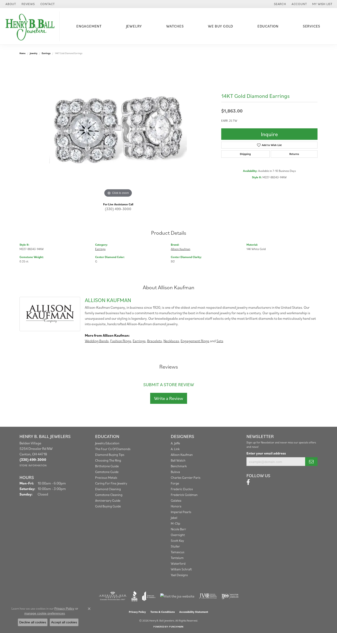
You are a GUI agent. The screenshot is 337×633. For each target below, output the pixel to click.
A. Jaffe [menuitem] (175, 443)
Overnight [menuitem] (178, 535)
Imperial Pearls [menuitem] (181, 512)
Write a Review (168, 398)
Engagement (89, 26)
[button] (279, 4)
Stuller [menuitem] (175, 546)
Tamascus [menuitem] (177, 552)
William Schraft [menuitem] (181, 569)
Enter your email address (266, 453)
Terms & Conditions (162, 612)
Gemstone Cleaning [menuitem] (108, 495)
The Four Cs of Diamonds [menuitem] (112, 449)
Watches (175, 26)
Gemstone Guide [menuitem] (107, 472)
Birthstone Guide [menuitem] (107, 466)
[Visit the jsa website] (177, 596)
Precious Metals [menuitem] (106, 477)
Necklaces (171, 341)
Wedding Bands (97, 341)
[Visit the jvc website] (208, 596)
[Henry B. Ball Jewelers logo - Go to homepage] (31, 26)
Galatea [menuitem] (176, 500)
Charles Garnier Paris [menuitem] (185, 477)
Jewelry (134, 26)
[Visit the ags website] (113, 596)
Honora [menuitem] (176, 506)
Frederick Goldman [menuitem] (184, 495)
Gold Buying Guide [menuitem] (108, 506)
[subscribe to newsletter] (311, 461)
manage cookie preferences (44, 613)
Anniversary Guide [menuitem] (107, 500)
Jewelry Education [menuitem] (107, 443)
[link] (10, 4)
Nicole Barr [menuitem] (178, 529)
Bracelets (154, 341)
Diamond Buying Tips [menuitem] (109, 454)
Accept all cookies (64, 622)
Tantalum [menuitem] (177, 558)
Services (311, 26)
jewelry (33, 53)
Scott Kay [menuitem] (177, 540)
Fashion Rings (120, 341)
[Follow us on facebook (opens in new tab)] (248, 482)
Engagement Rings (195, 341)
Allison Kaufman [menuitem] (182, 454)
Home (22, 53)
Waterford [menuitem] (178, 563)
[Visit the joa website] (148, 596)
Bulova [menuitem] (175, 472)
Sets (219, 341)
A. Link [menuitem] (175, 449)
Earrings (46, 53)
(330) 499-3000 (118, 208)
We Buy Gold (220, 26)
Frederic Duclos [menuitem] (182, 489)
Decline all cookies (32, 622)
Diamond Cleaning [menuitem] (108, 489)
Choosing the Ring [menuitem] (108, 460)
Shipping (245, 154)
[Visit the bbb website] (134, 596)
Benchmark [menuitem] (179, 466)
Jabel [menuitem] (174, 517)
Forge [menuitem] (175, 483)
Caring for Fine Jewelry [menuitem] (111, 483)
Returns (294, 154)
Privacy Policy (137, 612)
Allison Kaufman (180, 249)
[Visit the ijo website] (230, 596)
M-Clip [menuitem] (175, 523)
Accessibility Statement (193, 612)
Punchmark (176, 626)
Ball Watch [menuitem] (178, 460)
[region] (118, 129)
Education (268, 26)
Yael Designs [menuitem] (179, 575)
